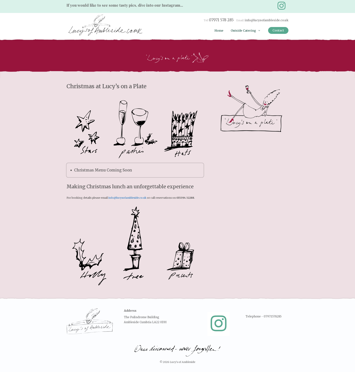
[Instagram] (281, 5)
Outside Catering (243, 30)
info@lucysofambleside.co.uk (266, 20)
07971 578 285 (221, 20)
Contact (278, 30)
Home (218, 30)
